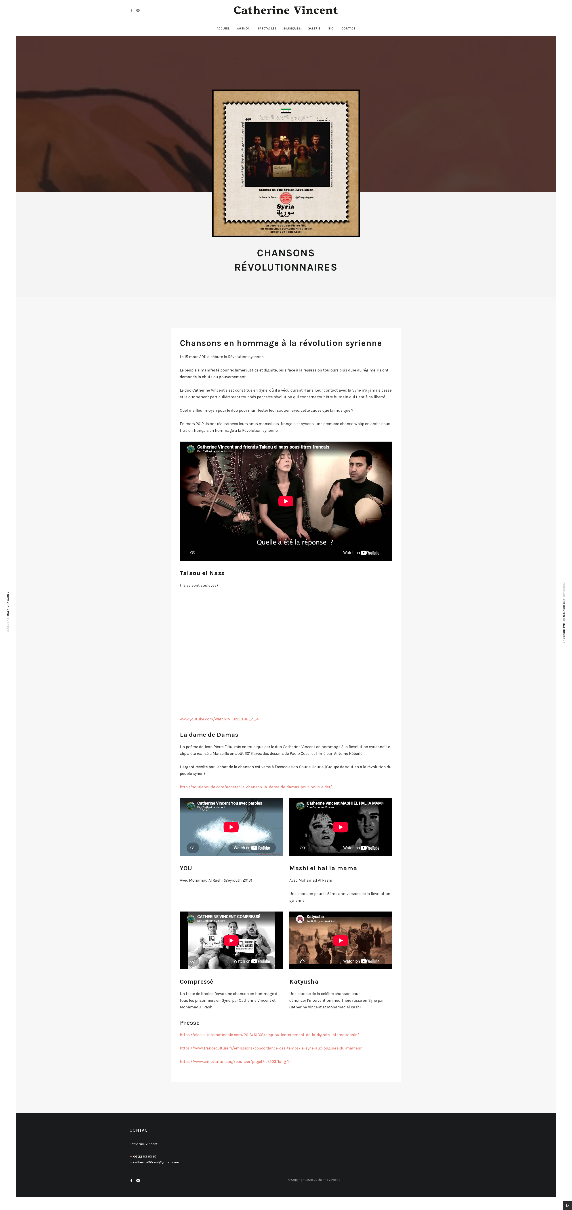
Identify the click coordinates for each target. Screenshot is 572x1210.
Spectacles (267, 28)
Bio (331, 28)
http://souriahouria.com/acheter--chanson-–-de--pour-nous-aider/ (256, 786)
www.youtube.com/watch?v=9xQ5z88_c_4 (219, 719)
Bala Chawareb (7, 603)
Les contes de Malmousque (564, 621)
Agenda (243, 28)
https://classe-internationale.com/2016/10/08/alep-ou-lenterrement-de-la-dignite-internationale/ (269, 1034)
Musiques (292, 28)
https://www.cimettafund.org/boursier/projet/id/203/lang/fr (235, 1061)
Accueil (223, 28)
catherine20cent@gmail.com (156, 1162)
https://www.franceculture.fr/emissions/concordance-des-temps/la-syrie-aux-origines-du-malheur (271, 1048)
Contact (348, 28)
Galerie (314, 28)
